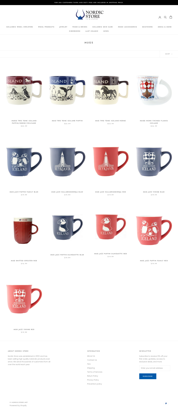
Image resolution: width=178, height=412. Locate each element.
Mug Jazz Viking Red (24, 329)
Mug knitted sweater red (24, 261)
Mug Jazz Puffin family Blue (24, 192)
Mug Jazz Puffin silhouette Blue (67, 255)
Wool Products (46, 27)
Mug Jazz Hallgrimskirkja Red (110, 192)
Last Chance (91, 31)
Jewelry (63, 27)
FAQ (89, 364)
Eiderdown (74, 31)
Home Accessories (127, 27)
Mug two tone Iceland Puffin (67, 121)
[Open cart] (171, 17)
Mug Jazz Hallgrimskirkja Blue (67, 192)
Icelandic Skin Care (102, 27)
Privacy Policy (93, 380)
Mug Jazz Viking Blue (154, 192)
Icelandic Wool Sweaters (19, 27)
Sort (168, 54)
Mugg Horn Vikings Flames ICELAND (154, 122)
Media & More (165, 27)
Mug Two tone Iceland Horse (110, 121)
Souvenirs (147, 27)
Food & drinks (80, 27)
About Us (91, 356)
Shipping (91, 368)
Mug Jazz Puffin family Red (154, 261)
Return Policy (92, 376)
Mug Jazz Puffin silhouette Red (110, 254)
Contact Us (92, 360)
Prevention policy (94, 384)
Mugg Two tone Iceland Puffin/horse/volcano (24, 122)
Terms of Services (94, 372)
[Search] (165, 17)
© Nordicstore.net (19, 402)
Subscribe (148, 376)
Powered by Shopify (18, 405)
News (106, 31)
